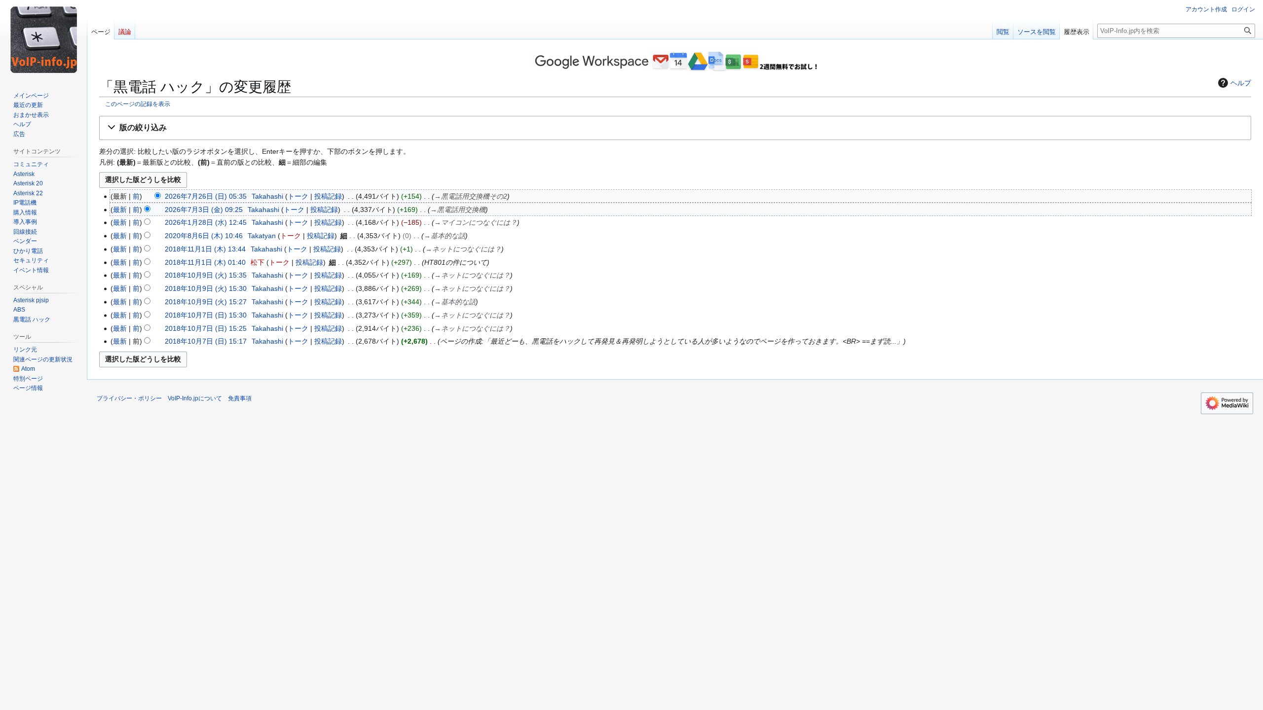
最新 (120, 209)
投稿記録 (328, 196)
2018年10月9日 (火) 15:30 (206, 288)
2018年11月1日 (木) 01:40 (205, 262)
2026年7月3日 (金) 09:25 (204, 209)
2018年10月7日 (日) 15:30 (206, 315)
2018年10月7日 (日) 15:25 (206, 328)
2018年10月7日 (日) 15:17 (206, 341)
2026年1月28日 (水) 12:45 (206, 222)
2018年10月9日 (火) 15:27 (206, 302)
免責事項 (240, 398)
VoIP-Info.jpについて (195, 398)
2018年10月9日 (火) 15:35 (206, 275)
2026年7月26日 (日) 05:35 (206, 196)
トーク (298, 196)
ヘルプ (1240, 83)
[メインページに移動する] (43, 39)
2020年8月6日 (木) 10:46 (204, 236)
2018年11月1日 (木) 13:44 (205, 249)
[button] (675, 128)
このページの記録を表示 (137, 104)
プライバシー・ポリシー (129, 398)
